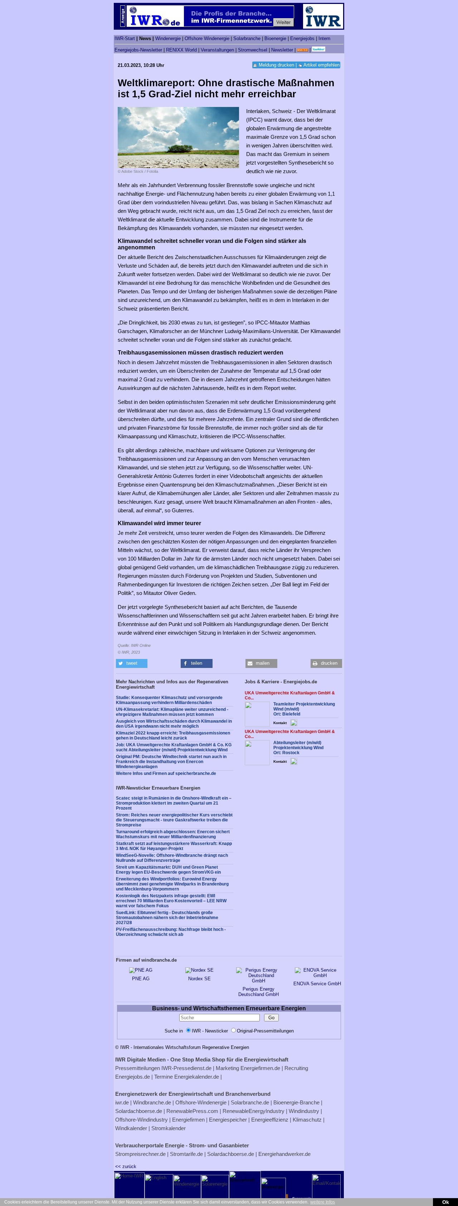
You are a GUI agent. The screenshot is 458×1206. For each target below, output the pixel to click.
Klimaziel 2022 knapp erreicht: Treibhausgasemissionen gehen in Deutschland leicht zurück (173, 736)
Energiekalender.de (196, 1077)
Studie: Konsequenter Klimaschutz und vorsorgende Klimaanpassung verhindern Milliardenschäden (169, 700)
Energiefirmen (188, 1120)
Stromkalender (168, 1128)
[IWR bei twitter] (318, 50)
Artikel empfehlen (321, 65)
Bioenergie (275, 38)
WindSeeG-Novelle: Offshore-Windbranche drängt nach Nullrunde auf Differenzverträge (172, 858)
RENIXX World (181, 50)
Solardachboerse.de (138, 1111)
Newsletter (282, 50)
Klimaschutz (307, 1120)
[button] (131, 663)
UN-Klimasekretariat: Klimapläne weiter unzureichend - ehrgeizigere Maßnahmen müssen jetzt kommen (172, 712)
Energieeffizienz (269, 1120)
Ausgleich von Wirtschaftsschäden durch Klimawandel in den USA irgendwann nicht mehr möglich (174, 724)
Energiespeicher (228, 1120)
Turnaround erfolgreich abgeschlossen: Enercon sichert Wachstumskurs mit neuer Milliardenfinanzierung (173, 834)
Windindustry (304, 1111)
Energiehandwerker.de (284, 1154)
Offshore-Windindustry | (143, 1120)
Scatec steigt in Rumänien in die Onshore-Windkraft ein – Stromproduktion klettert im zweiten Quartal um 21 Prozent (174, 803)
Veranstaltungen (217, 50)
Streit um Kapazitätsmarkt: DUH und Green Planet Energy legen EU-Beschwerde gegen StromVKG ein (168, 870)
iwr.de (122, 1102)
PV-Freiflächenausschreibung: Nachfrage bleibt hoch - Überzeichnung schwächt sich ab (171, 932)
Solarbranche (246, 38)
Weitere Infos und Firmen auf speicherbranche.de (166, 773)
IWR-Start (124, 38)
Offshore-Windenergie (200, 1102)
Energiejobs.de (132, 1077)
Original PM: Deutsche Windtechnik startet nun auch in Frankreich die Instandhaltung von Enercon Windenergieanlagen (171, 761)
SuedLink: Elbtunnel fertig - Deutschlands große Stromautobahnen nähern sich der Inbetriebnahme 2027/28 (167, 917)
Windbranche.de (152, 1102)
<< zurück (125, 1166)
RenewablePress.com (192, 1111)
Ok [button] (445, 1202)
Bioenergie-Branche (296, 1102)
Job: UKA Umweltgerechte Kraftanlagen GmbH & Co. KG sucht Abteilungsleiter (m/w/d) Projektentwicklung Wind (174, 747)
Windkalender (131, 1128)
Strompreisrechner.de (140, 1154)
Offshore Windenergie (207, 38)
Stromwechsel (252, 50)
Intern (324, 38)
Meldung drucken (276, 65)
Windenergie (168, 38)
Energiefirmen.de (260, 1068)
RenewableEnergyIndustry (253, 1111)
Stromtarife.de (186, 1154)
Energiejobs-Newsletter (138, 50)
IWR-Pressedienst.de (186, 1068)
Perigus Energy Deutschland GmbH (258, 991)
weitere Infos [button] (322, 1202)
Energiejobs (302, 38)
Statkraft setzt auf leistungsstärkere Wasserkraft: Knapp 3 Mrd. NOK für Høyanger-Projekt (174, 846)
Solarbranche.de (250, 1102)
